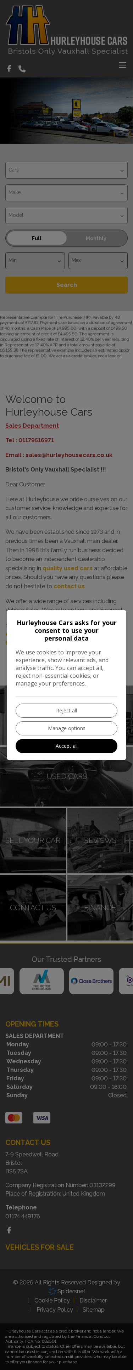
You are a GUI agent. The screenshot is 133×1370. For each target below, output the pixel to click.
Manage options (66, 728)
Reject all (66, 710)
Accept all (67, 745)
